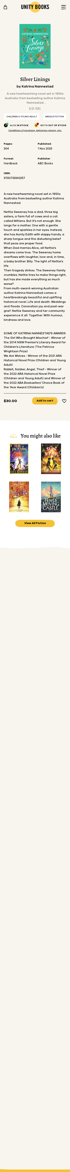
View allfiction (35, 523)
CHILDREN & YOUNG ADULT (21, 116)
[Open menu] (62, 7)
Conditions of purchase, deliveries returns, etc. (35, 130)
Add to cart (45, 400)
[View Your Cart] (5, 7)
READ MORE (35, 108)
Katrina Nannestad (37, 86)
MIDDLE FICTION (54, 116)
